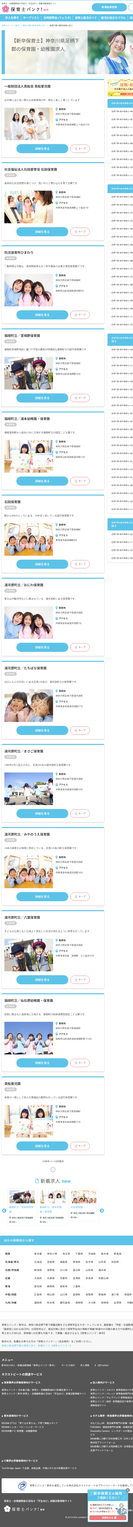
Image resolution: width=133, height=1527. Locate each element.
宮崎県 (105, 1305)
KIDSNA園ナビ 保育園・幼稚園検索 (19, 1433)
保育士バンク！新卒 (10, 25)
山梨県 (89, 1272)
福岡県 (38, 1305)
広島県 (38, 1297)
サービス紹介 (68, 1368)
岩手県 (89, 1264)
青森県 (76, 1264)
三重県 (76, 1289)
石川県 (64, 1272)
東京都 (38, 1256)
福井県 (102, 1272)
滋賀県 (76, 1281)
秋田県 (115, 1264)
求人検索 (84, 1368)
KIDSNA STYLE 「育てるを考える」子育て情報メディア (30, 1426)
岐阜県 (64, 1289)
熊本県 (51, 1305)
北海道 (38, 1264)
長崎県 (79, 1305)
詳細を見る (42, 148)
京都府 (64, 1281)
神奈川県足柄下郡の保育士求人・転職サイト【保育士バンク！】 (37, 1348)
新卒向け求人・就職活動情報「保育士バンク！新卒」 (29, 1368)
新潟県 (38, 1272)
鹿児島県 (65, 1305)
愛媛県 (102, 1297)
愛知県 (38, 1289)
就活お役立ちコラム (113, 17)
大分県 (92, 1305)
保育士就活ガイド (86, 17)
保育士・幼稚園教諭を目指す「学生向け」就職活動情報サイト (38, 1504)
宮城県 (51, 1264)
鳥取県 (89, 1297)
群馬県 (117, 1256)
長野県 (51, 1272)
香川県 (115, 1297)
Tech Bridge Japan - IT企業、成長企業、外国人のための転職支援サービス (39, 1471)
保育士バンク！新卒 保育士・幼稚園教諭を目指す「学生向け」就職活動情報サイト (44, 1396)
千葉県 (79, 1256)
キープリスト (31, 17)
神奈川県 (52, 1256)
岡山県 (51, 1297)
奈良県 (89, 1281)
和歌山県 (103, 1281)
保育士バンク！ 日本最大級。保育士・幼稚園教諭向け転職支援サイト (37, 1392)
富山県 (76, 1272)
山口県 (64, 1297)
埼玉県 (66, 1256)
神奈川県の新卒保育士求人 (34, 25)
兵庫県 (51, 1281)
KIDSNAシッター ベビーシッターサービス (23, 1430)
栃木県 (105, 1256)
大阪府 (38, 1281)
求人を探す (12, 17)
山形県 (102, 1264)
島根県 (76, 1297)
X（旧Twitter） (102, 1368)
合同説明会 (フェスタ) (57, 17)
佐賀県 (117, 1305)
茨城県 (92, 1256)
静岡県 (51, 1289)
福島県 (64, 1264)
